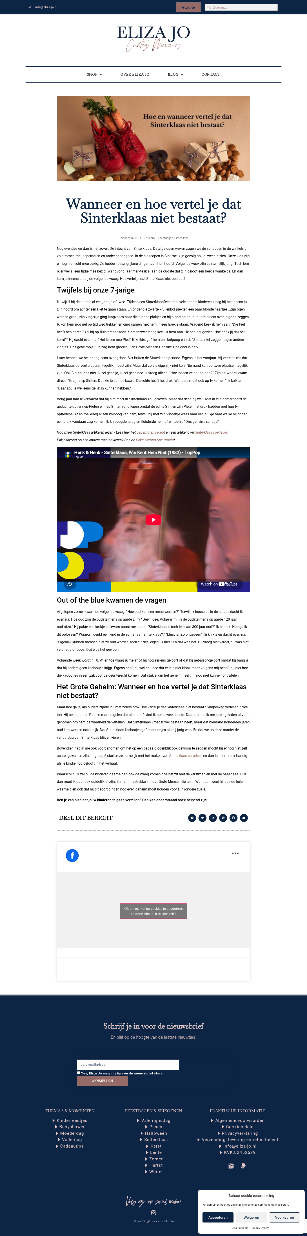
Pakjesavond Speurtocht (155, 440)
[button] (192, 818)
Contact (211, 74)
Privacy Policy (260, 1227)
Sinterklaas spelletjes (211, 432)
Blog (173, 74)
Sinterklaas (181, 238)
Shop (92, 74)
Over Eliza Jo (134, 74)
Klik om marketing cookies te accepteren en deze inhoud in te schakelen (154, 911)
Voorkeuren (284, 1217)
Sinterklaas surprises (185, 756)
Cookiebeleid (240, 1227)
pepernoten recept (151, 432)
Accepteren (218, 1217)
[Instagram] (153, 1212)
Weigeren (251, 1217)
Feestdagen (165, 238)
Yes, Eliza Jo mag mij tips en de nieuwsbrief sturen (123, 1073)
